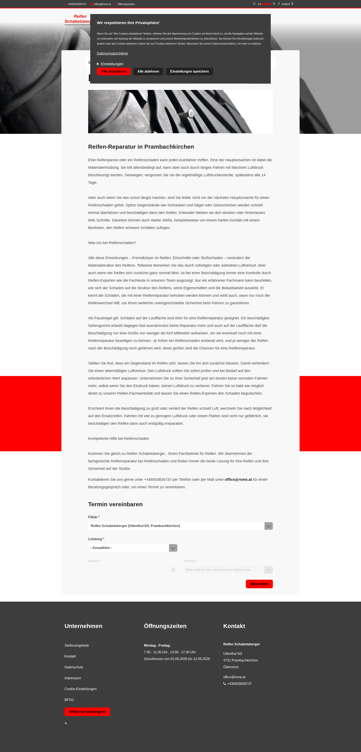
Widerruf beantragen (87, 712)
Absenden (259, 584)
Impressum (73, 678)
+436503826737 (76, 4)
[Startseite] (80, 20)
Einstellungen (112, 64)
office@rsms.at (102, 4)
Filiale (93, 517)
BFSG (69, 700)
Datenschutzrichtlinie (112, 53)
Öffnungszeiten (126, 4)
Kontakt (70, 656)
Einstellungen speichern (189, 71)
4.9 (259, 4)
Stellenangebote (77, 645)
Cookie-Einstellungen (81, 689)
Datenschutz (74, 667)
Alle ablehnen (148, 71)
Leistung (96, 539)
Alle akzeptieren (113, 71)
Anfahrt (286, 4)
